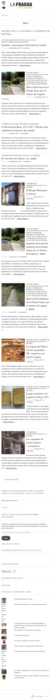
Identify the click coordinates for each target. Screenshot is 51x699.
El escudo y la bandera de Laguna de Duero (27, 641)
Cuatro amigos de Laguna (21, 635)
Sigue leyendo (25, 65)
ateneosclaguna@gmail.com (9, 500)
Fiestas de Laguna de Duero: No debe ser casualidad (29, 651)
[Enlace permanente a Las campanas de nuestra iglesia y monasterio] (13, 453)
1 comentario (26, 48)
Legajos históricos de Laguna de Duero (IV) (37, 395)
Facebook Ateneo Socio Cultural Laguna (21, 550)
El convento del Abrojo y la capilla (19, 158)
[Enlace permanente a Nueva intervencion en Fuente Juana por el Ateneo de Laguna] (13, 94)
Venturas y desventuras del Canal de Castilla (23, 45)
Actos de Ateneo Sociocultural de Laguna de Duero (37, 74)
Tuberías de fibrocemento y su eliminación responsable (30, 604)
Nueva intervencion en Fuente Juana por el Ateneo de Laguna (37, 90)
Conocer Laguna (32, 340)
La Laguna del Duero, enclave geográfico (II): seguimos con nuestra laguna (37, 351)
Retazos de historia (39, 84)
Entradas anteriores (11, 479)
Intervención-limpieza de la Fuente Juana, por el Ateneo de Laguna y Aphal (37, 304)
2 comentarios (24, 133)
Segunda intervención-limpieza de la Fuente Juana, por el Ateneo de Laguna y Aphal (37, 248)
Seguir (6, 538)
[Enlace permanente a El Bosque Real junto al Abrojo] (13, 205)
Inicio (26, 42)
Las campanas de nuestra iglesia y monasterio (34, 442)
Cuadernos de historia (15, 42)
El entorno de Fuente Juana (35, 79)
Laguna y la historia (32, 155)
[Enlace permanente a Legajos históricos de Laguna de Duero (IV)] (13, 408)
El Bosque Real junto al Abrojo (23, 599)
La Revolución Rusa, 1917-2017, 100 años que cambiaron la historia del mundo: (24, 128)
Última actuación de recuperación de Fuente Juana (28, 646)
